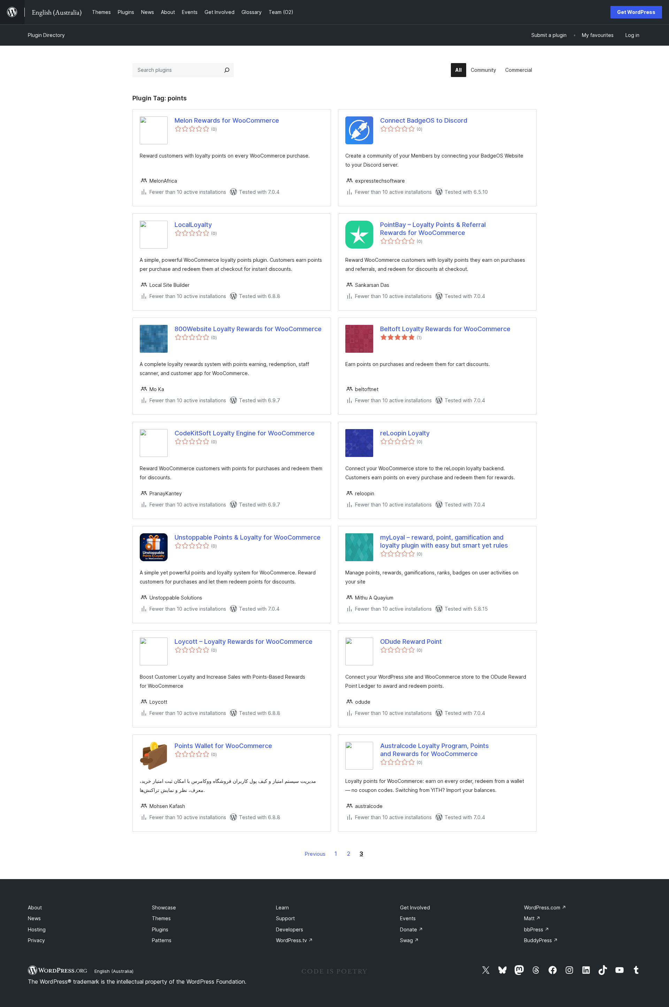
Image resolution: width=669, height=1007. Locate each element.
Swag (409, 940)
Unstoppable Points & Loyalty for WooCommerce (248, 537)
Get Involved (415, 907)
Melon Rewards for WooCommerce (227, 120)
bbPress (536, 929)
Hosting (37, 929)
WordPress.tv (294, 940)
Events (408, 918)
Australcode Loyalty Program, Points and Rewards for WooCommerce (434, 749)
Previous (315, 854)
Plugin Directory (46, 35)
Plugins (160, 929)
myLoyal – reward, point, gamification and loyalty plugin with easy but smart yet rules (444, 541)
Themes (161, 918)
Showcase (164, 907)
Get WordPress (636, 12)
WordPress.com (545, 907)
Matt (532, 918)
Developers (289, 929)
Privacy (36, 940)
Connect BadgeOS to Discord (423, 120)
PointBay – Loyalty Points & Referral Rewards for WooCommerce (433, 228)
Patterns (161, 940)
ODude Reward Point (411, 641)
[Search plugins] (227, 70)
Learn (282, 907)
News (34, 918)
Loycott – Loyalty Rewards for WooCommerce (244, 641)
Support (285, 918)
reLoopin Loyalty (405, 433)
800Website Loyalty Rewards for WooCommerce (248, 329)
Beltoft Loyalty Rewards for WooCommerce (445, 329)
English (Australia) (113, 971)
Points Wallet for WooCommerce (223, 745)
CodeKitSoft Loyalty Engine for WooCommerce (245, 433)
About (35, 907)
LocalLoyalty (193, 224)
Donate (411, 929)
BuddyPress (541, 940)
